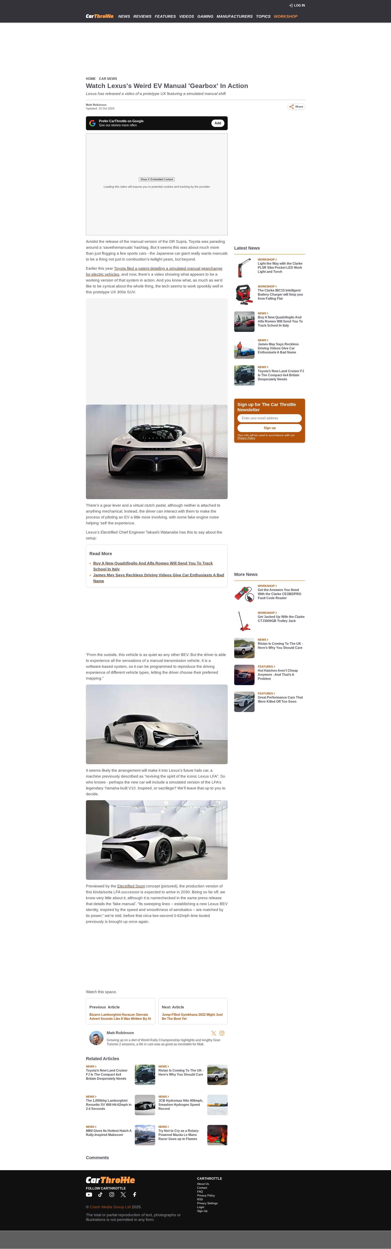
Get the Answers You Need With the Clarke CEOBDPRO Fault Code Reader (279, 594)
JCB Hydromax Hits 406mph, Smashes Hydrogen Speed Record (180, 1104)
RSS (200, 1199)
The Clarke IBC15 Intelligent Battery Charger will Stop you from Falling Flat (280, 294)
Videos (186, 16)
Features (165, 16)
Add (218, 123)
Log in (299, 5)
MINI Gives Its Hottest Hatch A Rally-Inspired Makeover (109, 1133)
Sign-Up (202, 1210)
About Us (203, 1183)
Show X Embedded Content (157, 179)
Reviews (142, 16)
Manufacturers (235, 16)
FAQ (200, 1191)
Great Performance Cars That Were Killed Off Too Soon (280, 699)
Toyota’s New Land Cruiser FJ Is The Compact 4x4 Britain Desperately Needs (106, 1074)
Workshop (286, 16)
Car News (108, 78)
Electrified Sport (131, 886)
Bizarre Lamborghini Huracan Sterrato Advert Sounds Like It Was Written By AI (120, 1016)
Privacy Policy (246, 438)
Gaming (205, 16)
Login (200, 1207)
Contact (202, 1187)
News (124, 16)
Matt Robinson (96, 104)
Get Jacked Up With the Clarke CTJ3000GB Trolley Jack (281, 619)
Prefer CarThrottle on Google (121, 121)
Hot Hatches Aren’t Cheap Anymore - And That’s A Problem (278, 674)
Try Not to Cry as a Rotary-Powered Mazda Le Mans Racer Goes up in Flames (178, 1135)
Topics (263, 16)
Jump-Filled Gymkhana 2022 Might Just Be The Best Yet (192, 1016)
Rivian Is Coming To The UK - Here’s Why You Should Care (181, 1072)
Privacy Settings (207, 1203)
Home (91, 78)
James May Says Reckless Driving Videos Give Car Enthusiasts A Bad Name (278, 348)
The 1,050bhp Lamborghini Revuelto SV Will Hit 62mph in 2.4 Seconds (109, 1104)
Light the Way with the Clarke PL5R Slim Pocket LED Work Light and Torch (280, 267)
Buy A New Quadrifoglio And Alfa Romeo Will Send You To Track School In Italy (280, 321)
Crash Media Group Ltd (110, 1207)
